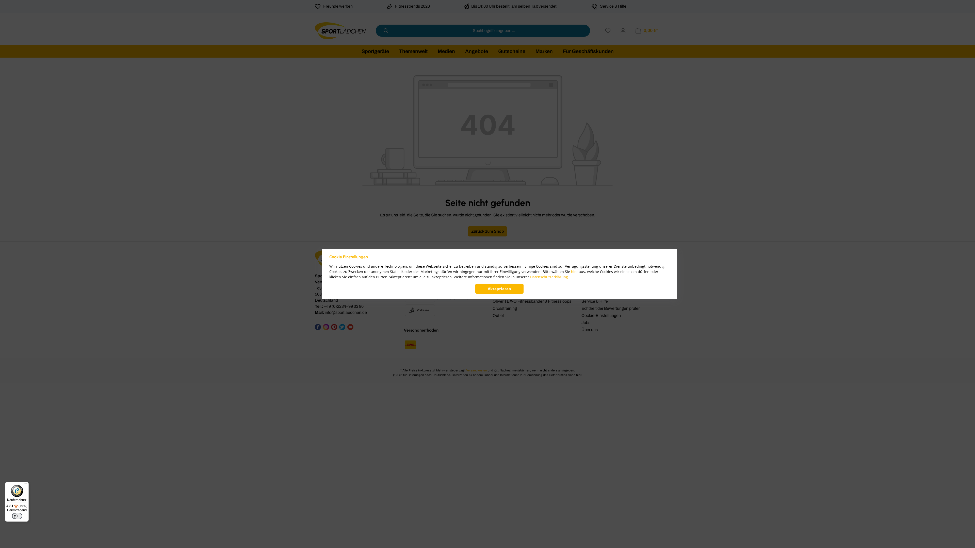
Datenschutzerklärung (549, 277)
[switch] (17, 516)
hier (574, 271)
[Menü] (26, 485)
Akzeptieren (499, 288)
